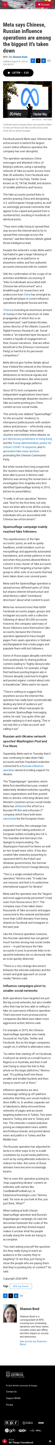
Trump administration (26, 443)
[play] (5, 1441)
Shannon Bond (20, 56)
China (27, 294)
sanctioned (10, 818)
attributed (21, 806)
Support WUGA (13, 1398)
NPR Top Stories (21, 1286)
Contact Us (11, 1392)
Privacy (9, 1405)
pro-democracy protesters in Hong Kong (27, 438)
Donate (45, 4)
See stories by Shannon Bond (33, 1343)
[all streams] (51, 1441)
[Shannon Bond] (10, 1313)
